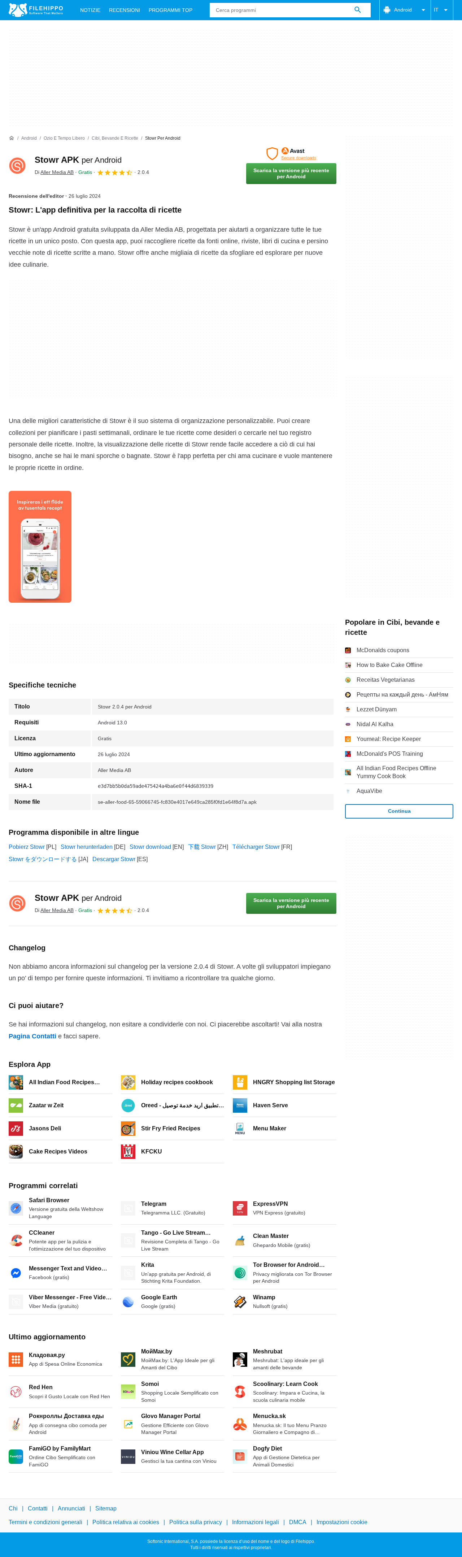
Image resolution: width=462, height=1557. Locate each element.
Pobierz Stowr (27, 847)
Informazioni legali (255, 1522)
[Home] (11, 138)
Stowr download (150, 847)
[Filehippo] (36, 10)
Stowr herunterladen (87, 847)
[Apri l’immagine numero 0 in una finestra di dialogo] (40, 547)
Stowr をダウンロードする (43, 859)
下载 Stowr (202, 847)
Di (54, 172)
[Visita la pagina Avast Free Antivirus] (291, 153)
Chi (13, 1508)
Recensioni (124, 10)
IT (436, 10)
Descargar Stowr (113, 859)
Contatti (38, 1508)
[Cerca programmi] (357, 10)
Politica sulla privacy (195, 1522)
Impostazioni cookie (342, 1522)
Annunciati (71, 1508)
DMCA (297, 1522)
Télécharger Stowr (256, 847)
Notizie (90, 10)
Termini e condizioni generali (45, 1522)
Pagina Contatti (32, 1036)
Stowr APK (78, 160)
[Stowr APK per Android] (17, 165)
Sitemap (106, 1508)
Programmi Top (170, 10)
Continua (399, 811)
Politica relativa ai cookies (125, 1522)
